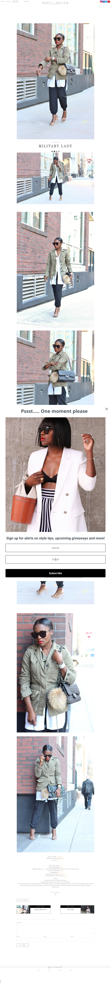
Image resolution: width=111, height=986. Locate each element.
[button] (55, 538)
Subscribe (55, 573)
